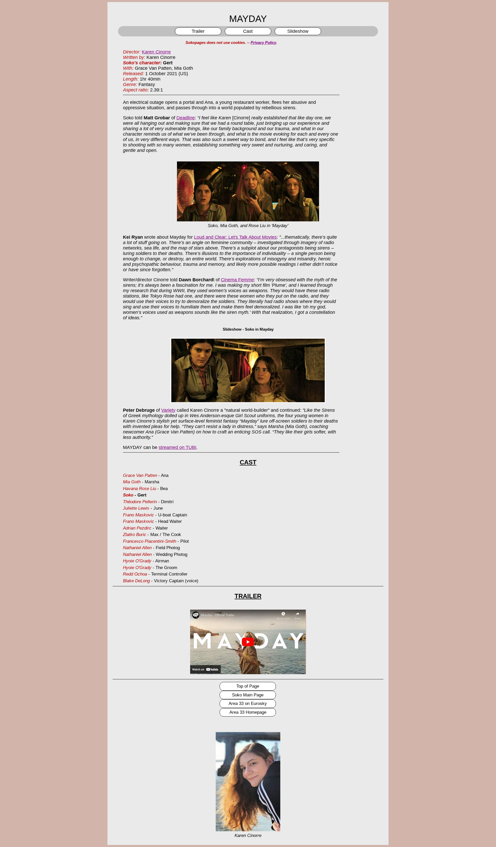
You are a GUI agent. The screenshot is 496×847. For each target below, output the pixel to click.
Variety (168, 410)
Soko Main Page (248, 695)
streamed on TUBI (177, 447)
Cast (248, 31)
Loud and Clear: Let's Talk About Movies (235, 237)
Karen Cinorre (156, 52)
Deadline (185, 117)
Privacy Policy (263, 42)
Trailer (198, 31)
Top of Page (247, 686)
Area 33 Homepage (247, 712)
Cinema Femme (237, 279)
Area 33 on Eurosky (248, 703)
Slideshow (297, 31)
